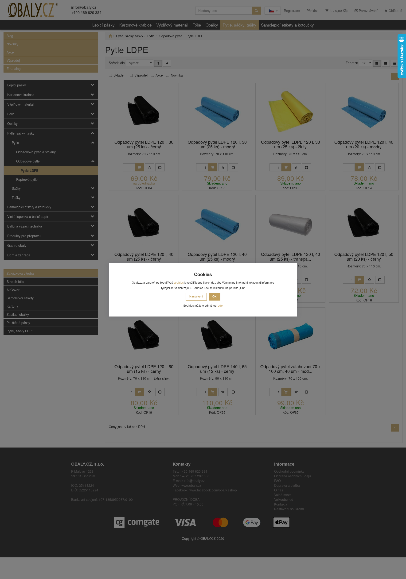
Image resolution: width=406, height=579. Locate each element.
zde (220, 305)
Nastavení (196, 296)
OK (214, 296)
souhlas (179, 282)
